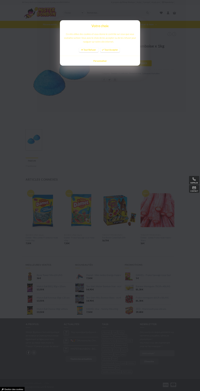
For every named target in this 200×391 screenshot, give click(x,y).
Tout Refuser (89, 41)
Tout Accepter (111, 41)
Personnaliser (100, 61)
